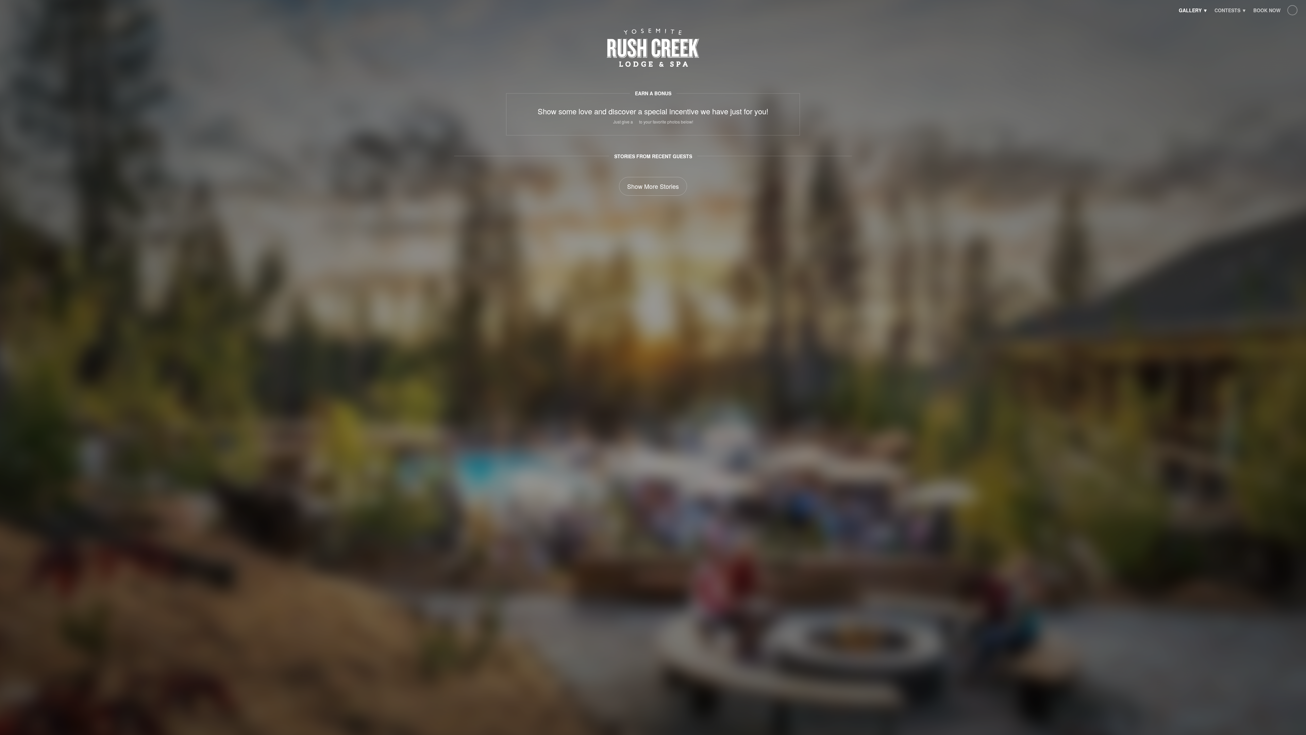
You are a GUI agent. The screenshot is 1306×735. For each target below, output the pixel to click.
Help (1292, 10)
